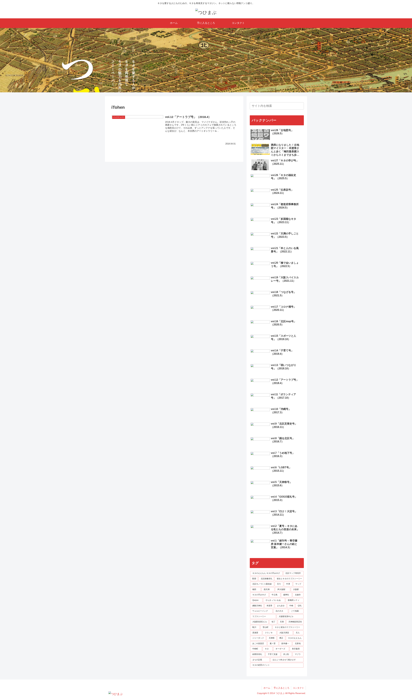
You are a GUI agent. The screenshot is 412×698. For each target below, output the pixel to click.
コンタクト (298, 688)
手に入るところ (281, 688)
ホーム (266, 688)
